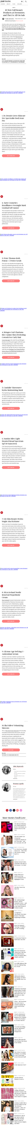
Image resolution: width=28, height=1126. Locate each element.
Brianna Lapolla (19, 20)
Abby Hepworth (10, 18)
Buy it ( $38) (11, 545)
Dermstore (19, 36)
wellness (19, 4)
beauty (8, 4)
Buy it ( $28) (11, 467)
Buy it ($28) (11, 750)
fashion (3, 4)
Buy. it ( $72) (10, 674)
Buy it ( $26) (11, 357)
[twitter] (14, 810)
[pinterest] (1, 109)
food (14, 4)
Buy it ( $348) (11, 155)
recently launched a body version (15, 127)
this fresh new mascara (12, 730)
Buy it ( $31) (11, 408)
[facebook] (10, 810)
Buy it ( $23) (11, 228)
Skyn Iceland (5, 600)
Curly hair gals (6, 340)
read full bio (15, 778)
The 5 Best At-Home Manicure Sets (10, 755)
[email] (21, 810)
